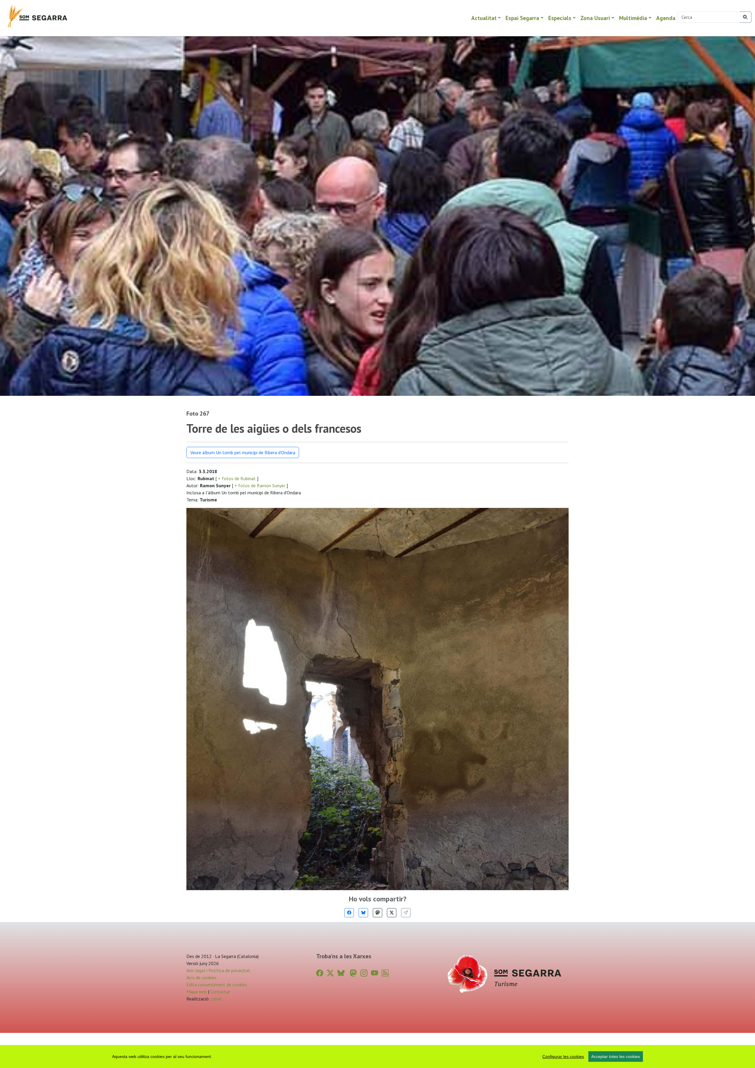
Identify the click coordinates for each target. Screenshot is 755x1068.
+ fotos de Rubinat (237, 478)
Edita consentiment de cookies (216, 984)
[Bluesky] (363, 912)
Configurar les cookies (563, 1056)
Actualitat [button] (484, 18)
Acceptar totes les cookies (615, 1056)
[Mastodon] (377, 912)
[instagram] (363, 973)
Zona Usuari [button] (595, 18)
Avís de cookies (201, 977)
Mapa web (196, 992)
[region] (377, 1056)
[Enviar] (406, 912)
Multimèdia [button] (633, 18)
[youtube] (374, 973)
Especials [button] (559, 18)
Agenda (665, 18)
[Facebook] (349, 912)
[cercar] (745, 17)
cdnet (216, 999)
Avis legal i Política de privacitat (218, 970)
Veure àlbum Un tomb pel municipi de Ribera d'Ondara (242, 452)
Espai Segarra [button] (522, 18)
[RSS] (385, 973)
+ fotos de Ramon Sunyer (259, 485)
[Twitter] (391, 912)
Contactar (220, 992)
